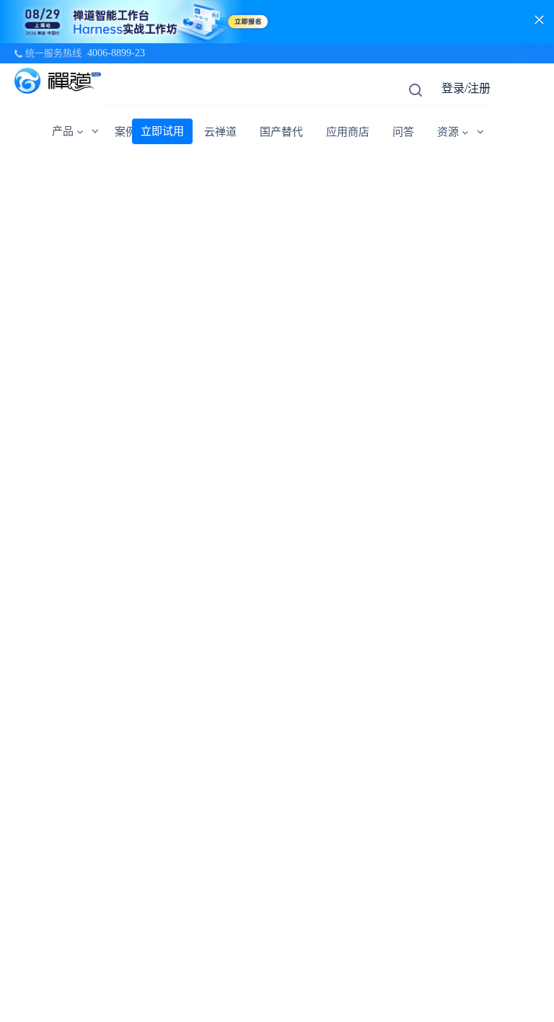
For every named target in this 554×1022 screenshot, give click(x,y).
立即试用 (162, 131)
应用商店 (347, 132)
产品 (63, 131)
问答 (403, 132)
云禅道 (220, 132)
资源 (448, 132)
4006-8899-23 (116, 53)
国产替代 (281, 132)
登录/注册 (466, 88)
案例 (125, 132)
